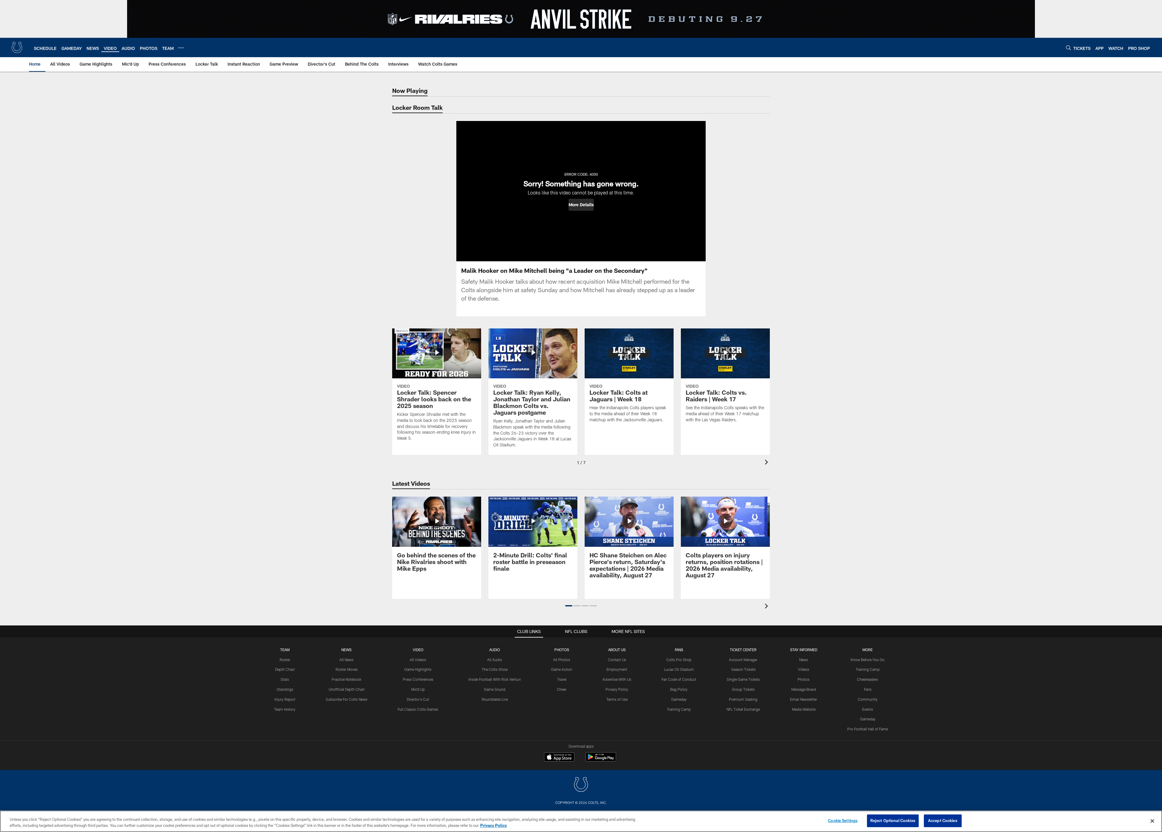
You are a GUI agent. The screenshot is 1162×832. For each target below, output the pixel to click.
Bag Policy (679, 689)
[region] (581, 821)
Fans (868, 689)
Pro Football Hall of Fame (867, 729)
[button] (581, 205)
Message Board (803, 689)
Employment (616, 669)
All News (346, 659)
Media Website (804, 709)
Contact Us (617, 659)
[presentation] (767, 463)
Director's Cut (418, 699)
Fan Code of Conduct (678, 679)
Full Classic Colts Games (418, 709)
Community (868, 699)
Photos (561, 650)
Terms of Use (617, 699)
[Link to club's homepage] (17, 47)
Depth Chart (285, 669)
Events (867, 709)
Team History (284, 709)
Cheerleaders (867, 679)
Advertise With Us (616, 679)
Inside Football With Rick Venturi (494, 679)
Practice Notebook (346, 679)
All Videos (418, 659)
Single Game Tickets (743, 679)
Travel (561, 679)
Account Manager (743, 659)
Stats (285, 679)
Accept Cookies (942, 820)
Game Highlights (418, 669)
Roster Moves (347, 669)
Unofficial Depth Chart (347, 689)
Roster (285, 659)
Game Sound (494, 689)
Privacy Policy (617, 689)
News (346, 650)
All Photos (561, 659)
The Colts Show (495, 669)
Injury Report (284, 699)
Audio (494, 650)
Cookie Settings (843, 820)
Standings (285, 689)
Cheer (561, 689)
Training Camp (679, 709)
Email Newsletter (803, 699)
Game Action (561, 669)
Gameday (679, 699)
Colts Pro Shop (678, 659)
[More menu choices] (181, 47)
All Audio (494, 659)
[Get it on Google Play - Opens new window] (601, 759)
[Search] (1068, 48)
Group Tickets (743, 689)
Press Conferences (418, 679)
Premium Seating (743, 699)
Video (418, 650)
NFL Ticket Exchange (743, 709)
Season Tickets (743, 669)
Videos (803, 669)
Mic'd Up (418, 689)
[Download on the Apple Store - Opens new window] (559, 757)
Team (285, 650)
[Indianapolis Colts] (581, 785)
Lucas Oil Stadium (679, 669)
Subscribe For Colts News (346, 699)
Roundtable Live (495, 699)
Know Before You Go (868, 659)
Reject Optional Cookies (892, 820)
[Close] (1152, 820)
